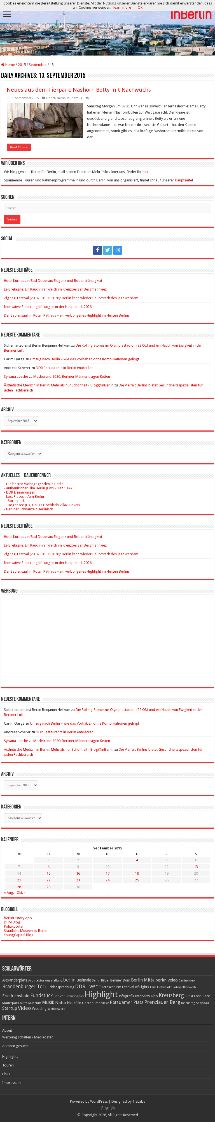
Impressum (11, 1082)
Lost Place (202, 996)
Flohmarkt (164, 987)
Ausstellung (53, 980)
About (7, 1030)
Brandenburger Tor (23, 986)
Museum (34, 1003)
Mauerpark (10, 1003)
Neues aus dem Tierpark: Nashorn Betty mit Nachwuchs (79, 89)
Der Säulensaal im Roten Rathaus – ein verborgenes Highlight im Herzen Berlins (67, 315)
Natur (61, 98)
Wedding (39, 1008)
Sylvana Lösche (16, 376)
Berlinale (83, 980)
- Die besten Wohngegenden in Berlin (34, 484)
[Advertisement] (107, 636)
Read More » (18, 147)
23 (78, 880)
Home (9, 65)
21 (19, 880)
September (38, 65)
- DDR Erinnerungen (19, 492)
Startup (9, 1008)
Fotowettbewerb (184, 987)
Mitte (23, 1003)
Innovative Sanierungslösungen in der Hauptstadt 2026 (48, 307)
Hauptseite (183, 180)
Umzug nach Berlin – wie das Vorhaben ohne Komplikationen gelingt (84, 359)
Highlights (10, 1056)
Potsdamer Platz (126, 1002)
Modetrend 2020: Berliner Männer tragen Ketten (71, 376)
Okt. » (21, 892)
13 (196, 867)
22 (48, 880)
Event (93, 986)
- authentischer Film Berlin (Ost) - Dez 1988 (38, 488)
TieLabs (138, 1101)
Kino (154, 996)
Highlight (101, 994)
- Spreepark (14, 501)
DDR (80, 986)
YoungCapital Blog (19, 935)
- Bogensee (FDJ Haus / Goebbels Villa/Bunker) (42, 505)
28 (19, 887)
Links (6, 1074)
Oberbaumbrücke (95, 1003)
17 (107, 873)
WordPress (99, 1101)
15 (48, 873)
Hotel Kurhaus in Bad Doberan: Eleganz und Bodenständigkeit (53, 280)
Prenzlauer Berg (162, 1002)
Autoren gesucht (15, 1046)
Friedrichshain (15, 995)
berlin (69, 980)
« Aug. (9, 892)
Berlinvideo (187, 980)
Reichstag (188, 1003)
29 (48, 887)
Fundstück (41, 995)
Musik (48, 1002)
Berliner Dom (120, 980)
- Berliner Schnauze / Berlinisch (28, 509)
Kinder (50, 98)
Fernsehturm (111, 987)
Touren (8, 1065)
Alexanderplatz (14, 980)
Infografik (126, 996)
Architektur (36, 980)
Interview (142, 996)
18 (137, 873)
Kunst (189, 996)
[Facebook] (97, 250)
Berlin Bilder (100, 980)
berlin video (166, 980)
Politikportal (13, 926)
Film (153, 987)
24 (107, 880)
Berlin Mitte (143, 980)
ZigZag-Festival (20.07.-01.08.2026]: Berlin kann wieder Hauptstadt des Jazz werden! (71, 298)
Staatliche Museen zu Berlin (25, 931)
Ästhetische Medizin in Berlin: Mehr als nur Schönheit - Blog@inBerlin (58, 385)
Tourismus (74, 98)
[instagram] (117, 250)
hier (145, 172)
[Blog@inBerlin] (107, 28)
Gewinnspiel (75, 996)
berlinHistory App (18, 918)
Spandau (202, 1003)
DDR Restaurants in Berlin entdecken (65, 368)
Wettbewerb (57, 1009)
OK (140, 7)
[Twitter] (107, 250)
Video (24, 1008)
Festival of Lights (135, 987)
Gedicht (59, 996)
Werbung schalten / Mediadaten (27, 1037)
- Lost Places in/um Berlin (24, 496)
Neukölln (74, 1003)
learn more (122, 7)
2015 (22, 65)
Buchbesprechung (59, 987)
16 (78, 873)
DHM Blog (12, 922)
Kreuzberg (171, 995)
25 (137, 880)
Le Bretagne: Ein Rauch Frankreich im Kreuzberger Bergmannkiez (55, 289)
